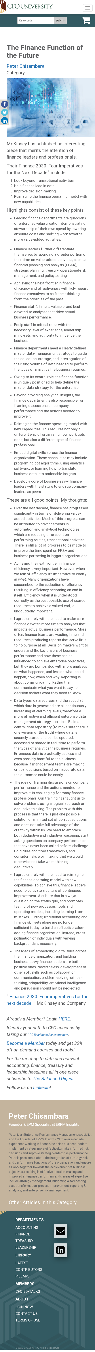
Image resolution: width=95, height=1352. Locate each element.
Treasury (24, 1241)
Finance (22, 1234)
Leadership (25, 1247)
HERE (64, 1019)
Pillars (22, 1276)
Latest (21, 1263)
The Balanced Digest (53, 1078)
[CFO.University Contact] (60, 1231)
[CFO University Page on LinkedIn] (60, 1250)
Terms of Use (27, 1320)
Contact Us (26, 1313)
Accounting (26, 1227)
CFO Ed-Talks (27, 1291)
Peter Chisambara (25, 66)
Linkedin (41, 1087)
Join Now (24, 1307)
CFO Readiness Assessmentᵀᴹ (48, 1035)
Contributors (28, 1269)
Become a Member (26, 1043)
